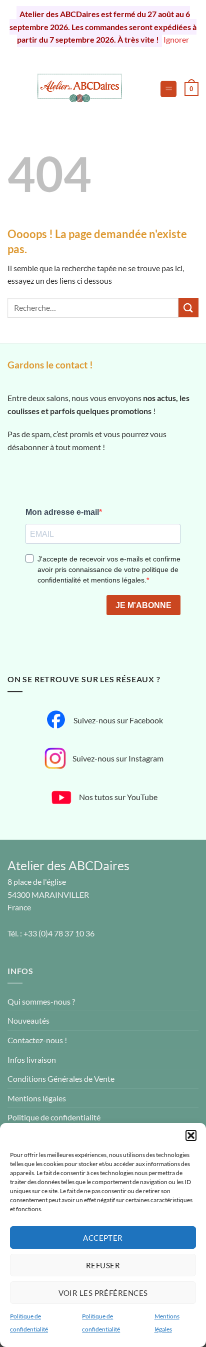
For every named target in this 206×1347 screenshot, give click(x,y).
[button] (191, 1135)
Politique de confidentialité (54, 1117)
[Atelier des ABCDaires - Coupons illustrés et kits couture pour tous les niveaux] (80, 89)
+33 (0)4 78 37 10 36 (59, 933)
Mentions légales (37, 1098)
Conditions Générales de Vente (61, 1078)
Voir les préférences (103, 1292)
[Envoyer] (188, 307)
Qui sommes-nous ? (41, 1001)
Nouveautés (29, 1020)
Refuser (103, 1265)
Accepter (103, 1237)
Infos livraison (32, 1059)
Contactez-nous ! (37, 1040)
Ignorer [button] (176, 39)
